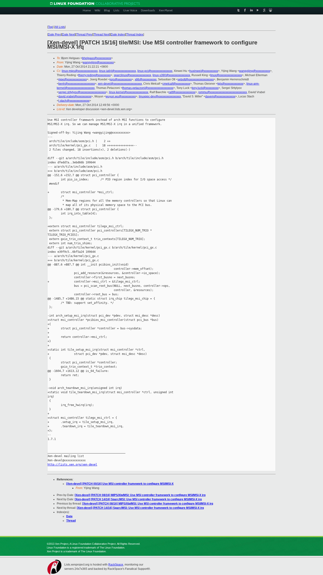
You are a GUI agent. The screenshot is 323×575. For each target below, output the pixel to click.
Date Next (68, 34)
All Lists (60, 27)
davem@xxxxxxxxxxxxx (220, 96)
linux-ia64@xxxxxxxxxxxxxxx (117, 71)
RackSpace (115, 564)
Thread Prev (84, 34)
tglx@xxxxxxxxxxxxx (230, 83)
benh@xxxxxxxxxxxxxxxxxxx (76, 83)
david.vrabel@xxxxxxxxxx (74, 96)
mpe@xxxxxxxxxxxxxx (72, 79)
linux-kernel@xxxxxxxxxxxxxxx (128, 92)
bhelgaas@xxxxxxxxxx (96, 58)
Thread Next (101, 34)
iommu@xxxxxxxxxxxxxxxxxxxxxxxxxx (222, 92)
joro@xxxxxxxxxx (121, 79)
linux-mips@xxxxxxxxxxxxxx (80, 71)
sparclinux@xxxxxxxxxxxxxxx (132, 75)
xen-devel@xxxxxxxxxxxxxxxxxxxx (120, 83)
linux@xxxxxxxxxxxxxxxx (226, 75)
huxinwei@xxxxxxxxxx (203, 71)
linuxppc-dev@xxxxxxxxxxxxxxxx (160, 96)
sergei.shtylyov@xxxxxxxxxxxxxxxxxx (82, 92)
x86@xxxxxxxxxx (146, 79)
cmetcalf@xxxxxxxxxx (176, 83)
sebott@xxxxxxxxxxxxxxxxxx (196, 79)
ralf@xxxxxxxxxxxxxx (182, 92)
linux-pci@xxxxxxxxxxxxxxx (154, 71)
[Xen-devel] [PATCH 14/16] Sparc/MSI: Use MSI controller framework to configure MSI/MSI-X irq (138, 499)
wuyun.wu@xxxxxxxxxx (121, 96)
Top (50, 27)
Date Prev (54, 34)
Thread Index (134, 34)
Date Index (118, 34)
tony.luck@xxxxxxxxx (205, 88)
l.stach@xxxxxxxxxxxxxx (73, 100)
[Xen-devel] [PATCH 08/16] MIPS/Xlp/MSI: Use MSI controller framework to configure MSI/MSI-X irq (140, 495)
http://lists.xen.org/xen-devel (72, 464)
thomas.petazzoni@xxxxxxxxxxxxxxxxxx (147, 88)
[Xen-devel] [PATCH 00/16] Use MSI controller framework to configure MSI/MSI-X (120, 483)
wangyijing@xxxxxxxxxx (98, 62)
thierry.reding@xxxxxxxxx (94, 75)
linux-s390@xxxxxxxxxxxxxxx (171, 75)
